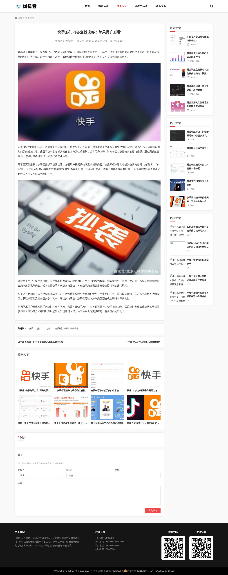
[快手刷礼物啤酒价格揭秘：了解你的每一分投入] (177, 201)
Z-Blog (171, 571)
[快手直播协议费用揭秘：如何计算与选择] (71, 407)
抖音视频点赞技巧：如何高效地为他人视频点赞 (198, 73)
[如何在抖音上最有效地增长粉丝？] (177, 40)
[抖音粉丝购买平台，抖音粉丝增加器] (177, 168)
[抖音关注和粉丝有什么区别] (177, 185)
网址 (117, 470)
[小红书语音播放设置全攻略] (177, 263)
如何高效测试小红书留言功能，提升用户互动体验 (198, 231)
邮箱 (69, 470)
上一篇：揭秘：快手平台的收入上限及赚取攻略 (40, 341)
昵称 (21, 470)
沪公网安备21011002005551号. (140, 571)
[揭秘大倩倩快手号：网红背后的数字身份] (144, 407)
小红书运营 (141, 6)
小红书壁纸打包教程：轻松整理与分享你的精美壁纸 (198, 296)
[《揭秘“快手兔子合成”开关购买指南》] (34, 375)
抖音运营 (103, 6)
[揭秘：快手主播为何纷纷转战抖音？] (34, 407)
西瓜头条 (161, 6)
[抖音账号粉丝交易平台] (177, 152)
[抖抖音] (27, 6)
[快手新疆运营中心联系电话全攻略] (107, 407)
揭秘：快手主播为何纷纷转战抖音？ (35, 423)
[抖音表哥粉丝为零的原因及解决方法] (177, 57)
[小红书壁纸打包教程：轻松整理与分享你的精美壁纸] (177, 296)
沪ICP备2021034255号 (113, 571)
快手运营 (122, 6)
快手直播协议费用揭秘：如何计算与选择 (73, 423)
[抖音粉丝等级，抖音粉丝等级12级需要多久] (177, 136)
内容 (48, 328)
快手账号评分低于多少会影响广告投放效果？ (112, 390)
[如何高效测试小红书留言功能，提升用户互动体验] (177, 231)
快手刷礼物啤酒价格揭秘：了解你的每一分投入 (198, 201)
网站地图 (99, 571)
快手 (31, 328)
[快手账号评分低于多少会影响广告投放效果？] (107, 375)
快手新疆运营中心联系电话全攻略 (107, 423)
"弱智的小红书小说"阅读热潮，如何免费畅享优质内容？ (198, 247)
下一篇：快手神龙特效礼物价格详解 (143, 341)
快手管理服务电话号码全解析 (71, 390)
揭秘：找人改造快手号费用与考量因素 (145, 390)
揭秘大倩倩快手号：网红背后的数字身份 (146, 423)
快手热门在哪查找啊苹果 (66, 328)
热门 (39, 328)
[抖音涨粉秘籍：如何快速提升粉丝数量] (177, 90)
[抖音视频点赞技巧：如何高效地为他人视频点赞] (177, 73)
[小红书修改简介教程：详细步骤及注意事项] (177, 280)
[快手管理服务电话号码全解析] (71, 375)
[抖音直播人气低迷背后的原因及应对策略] (177, 106)
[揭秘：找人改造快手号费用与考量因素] (144, 375)
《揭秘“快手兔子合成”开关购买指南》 (36, 390)
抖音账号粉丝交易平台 (198, 148)
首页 (87, 6)
